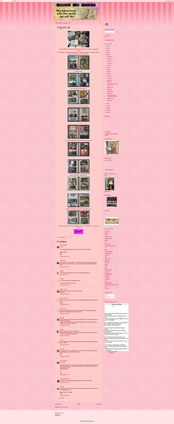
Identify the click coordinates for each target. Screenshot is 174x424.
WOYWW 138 (110, 87)
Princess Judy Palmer (64, 379)
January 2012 (109, 100)
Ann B (61, 349)
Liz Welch (107, 255)
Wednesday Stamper (108, 283)
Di (105, 242)
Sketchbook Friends (108, 270)
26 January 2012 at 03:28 (65, 335)
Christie (106, 235)
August (108, 65)
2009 (107, 108)
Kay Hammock (62, 245)
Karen (61, 279)
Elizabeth (61, 260)
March (108, 76)
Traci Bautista (107, 279)
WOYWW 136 (110, 91)
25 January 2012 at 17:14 (64, 274)
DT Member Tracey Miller (109, 246)
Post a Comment (61, 398)
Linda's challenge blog (109, 251)
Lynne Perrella (107, 259)
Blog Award (109, 82)
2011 (107, 104)
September (109, 63)
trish (105, 281)
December (109, 57)
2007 (107, 112)
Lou (60, 340)
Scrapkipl (106, 264)
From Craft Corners (109, 169)
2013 (107, 53)
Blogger (92, 421)
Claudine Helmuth (108, 237)
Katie (61, 386)
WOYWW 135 (110, 98)
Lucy (105, 257)
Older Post (99, 404)
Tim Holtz (106, 277)
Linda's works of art (108, 253)
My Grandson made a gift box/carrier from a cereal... (112, 96)
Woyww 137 (109, 89)
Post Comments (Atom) (64, 407)
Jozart (106, 249)
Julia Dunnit (62, 308)
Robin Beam (107, 262)
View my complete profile (109, 40)
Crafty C (106, 240)
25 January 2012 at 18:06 (64, 294)
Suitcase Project (110, 93)
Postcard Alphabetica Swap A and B (112, 85)
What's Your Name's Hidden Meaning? (112, 352)
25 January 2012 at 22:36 (65, 313)
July (108, 67)
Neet (61, 329)
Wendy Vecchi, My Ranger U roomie (111, 285)
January (108, 80)
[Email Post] (70, 237)
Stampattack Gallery (108, 274)
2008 (107, 110)
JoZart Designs (62, 298)
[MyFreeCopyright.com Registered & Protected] (112, 135)
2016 (107, 48)
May (61, 271)
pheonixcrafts (107, 261)
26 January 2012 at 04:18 (64, 345)
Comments (108, 297)
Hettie (61, 318)
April (108, 74)
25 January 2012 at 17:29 (64, 285)
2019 (107, 46)
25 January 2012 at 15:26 (64, 256)
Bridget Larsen (62, 289)
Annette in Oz (107, 231)
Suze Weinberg (107, 275)
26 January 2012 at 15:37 (64, 374)
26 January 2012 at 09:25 (65, 356)
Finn (105, 248)
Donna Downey (108, 244)
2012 (107, 55)
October (108, 61)
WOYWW (107, 288)
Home (78, 404)
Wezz (106, 286)
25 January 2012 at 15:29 (64, 267)
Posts (107, 295)
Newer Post (58, 404)
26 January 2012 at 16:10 (64, 382)
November (109, 59)
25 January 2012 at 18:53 (64, 304)
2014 (107, 50)
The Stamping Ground (90, 226)
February (109, 78)
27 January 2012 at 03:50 (64, 395)
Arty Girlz (106, 233)
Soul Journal (107, 272)
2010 (107, 106)
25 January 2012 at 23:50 (65, 325)
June (108, 69)
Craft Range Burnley (108, 238)
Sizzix (106, 266)
